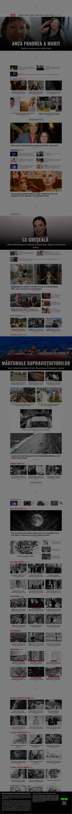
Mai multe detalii (8, 798)
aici (19, 806)
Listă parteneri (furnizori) (37, 802)
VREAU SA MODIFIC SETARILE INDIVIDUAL (64, 803)
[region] (36, 803)
